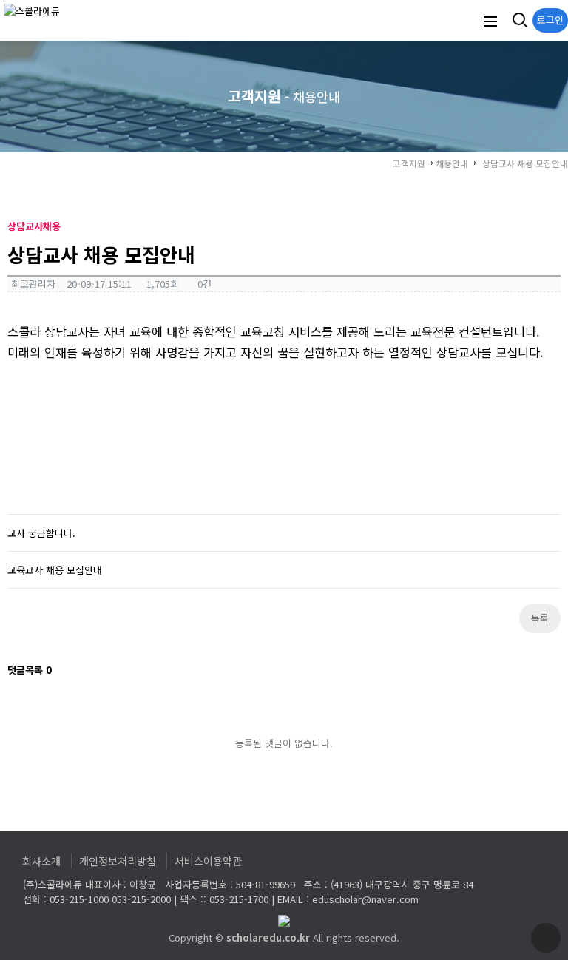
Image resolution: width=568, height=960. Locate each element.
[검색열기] (518, 20)
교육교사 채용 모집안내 (54, 570)
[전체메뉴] (490, 20)
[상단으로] (546, 938)
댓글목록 (29, 670)
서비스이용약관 (208, 860)
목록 (540, 618)
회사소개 (41, 860)
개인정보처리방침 (117, 860)
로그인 (550, 20)
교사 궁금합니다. (41, 533)
